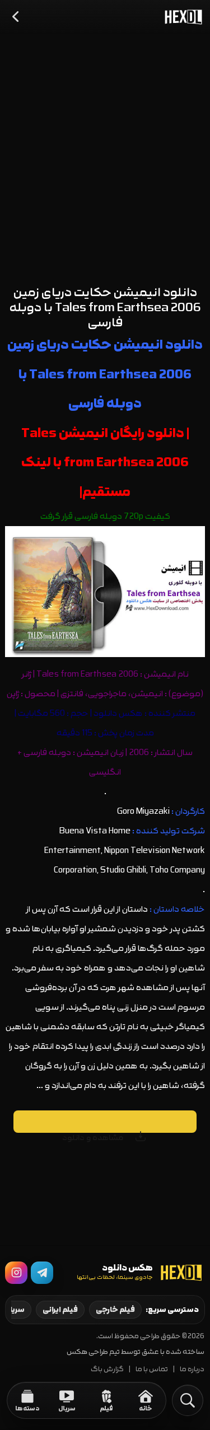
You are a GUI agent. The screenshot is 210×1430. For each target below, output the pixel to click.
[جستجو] (187, 1400)
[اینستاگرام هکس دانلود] (16, 1273)
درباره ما (192, 1369)
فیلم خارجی (115, 1309)
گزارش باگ (107, 1369)
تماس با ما (152, 1369)
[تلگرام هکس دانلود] (42, 1273)
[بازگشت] (16, 17)
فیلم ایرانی (60, 1309)
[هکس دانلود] (181, 17)
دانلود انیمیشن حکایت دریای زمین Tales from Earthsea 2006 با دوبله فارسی (105, 307)
